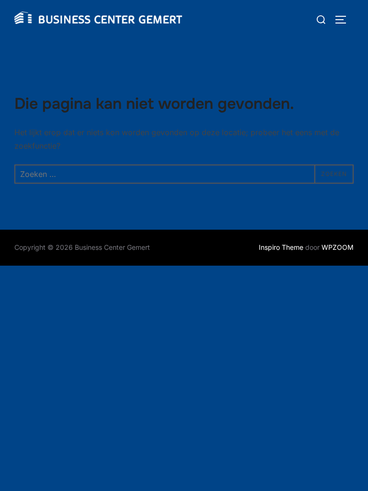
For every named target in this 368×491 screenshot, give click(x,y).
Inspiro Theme (281, 247)
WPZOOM (338, 247)
